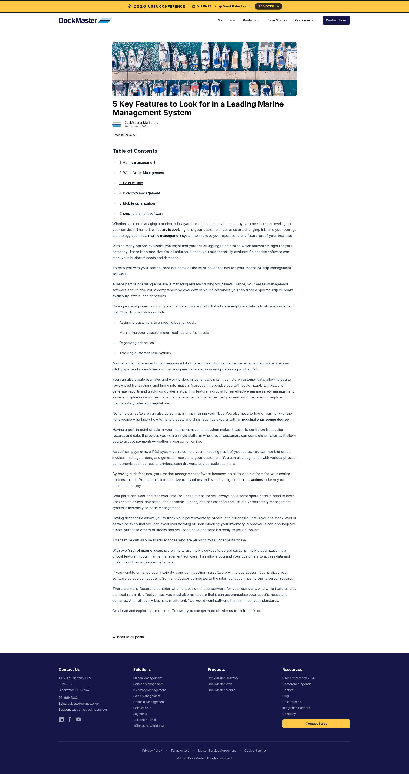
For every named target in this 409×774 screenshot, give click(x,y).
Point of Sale (142, 708)
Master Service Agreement (217, 750)
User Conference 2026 (298, 678)
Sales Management (146, 696)
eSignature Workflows (148, 725)
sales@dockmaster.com (84, 703)
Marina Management (147, 678)
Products (249, 20)
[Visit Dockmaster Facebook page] (69, 719)
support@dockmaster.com (90, 709)
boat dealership (213, 224)
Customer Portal (144, 719)
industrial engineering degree (265, 419)
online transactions (248, 480)
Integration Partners (296, 708)
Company (289, 714)
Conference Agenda (296, 684)
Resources (303, 20)
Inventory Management (149, 690)
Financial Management (149, 702)
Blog (285, 696)
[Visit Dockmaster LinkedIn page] (61, 719)
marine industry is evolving (164, 230)
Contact (287, 690)
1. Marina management (137, 162)
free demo (251, 611)
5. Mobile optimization (137, 203)
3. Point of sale (131, 183)
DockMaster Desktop (223, 678)
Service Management (148, 684)
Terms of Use (180, 750)
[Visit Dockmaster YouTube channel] (78, 719)
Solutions (225, 20)
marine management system (171, 235)
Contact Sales (336, 20)
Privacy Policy (152, 750)
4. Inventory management (139, 193)
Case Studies (277, 20)
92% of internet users (145, 550)
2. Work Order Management (141, 173)
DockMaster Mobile (221, 690)
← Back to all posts (128, 637)
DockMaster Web (220, 684)
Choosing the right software (141, 213)
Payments (140, 714)
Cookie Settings (255, 750)
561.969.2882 (68, 697)
